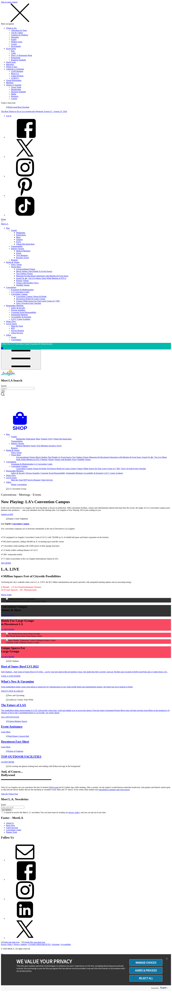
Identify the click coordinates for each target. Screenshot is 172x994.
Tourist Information (13, 80)
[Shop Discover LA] (21, 430)
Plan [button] (8, 434)
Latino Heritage (17, 76)
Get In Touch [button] (11, 478)
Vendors (19, 239)
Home (3, 219)
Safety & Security (18, 308)
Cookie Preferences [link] (39, 944)
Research (14, 96)
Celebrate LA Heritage (15, 69)
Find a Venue (16, 264)
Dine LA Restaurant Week (21, 55)
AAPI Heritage (17, 71)
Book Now (10, 825)
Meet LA (4, 224)
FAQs (18, 242)
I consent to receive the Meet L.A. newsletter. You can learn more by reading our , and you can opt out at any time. (55, 812)
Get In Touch (11, 324)
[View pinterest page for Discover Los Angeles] (25, 195)
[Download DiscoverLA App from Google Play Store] (33, 942)
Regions (14, 260)
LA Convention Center (20, 292)
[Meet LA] (8, 375)
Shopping (15, 37)
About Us (10, 823)
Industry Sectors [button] (17, 443)
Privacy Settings (20, 944)
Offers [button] (8, 482)
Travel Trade (16, 87)
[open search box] (86, 402)
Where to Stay (11, 67)
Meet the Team (17, 326)
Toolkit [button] (14, 437)
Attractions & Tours (19, 30)
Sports (18, 253)
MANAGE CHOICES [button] (146, 962)
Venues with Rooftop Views (27, 283)
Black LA (15, 73)
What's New (11, 321)
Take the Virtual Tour (9, 794)
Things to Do (11, 28)
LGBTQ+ (15, 78)
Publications (21, 235)
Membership (16, 89)
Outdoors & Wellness (19, 35)
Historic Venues (22, 280)
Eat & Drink (11, 48)
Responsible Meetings (15, 305)
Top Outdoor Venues (24, 274)
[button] (166, 959)
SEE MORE (6, 563)
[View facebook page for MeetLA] (25, 879)
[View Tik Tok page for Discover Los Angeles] (25, 215)
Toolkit (14, 230)
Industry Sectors (17, 249)
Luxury (14, 44)
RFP (13, 328)
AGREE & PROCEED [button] (146, 970)
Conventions (11, 287)
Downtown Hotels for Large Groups (30, 299)
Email (3, 805)
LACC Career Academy (20, 319)
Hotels (13, 337)
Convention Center (13, 830)
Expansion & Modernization (22, 290)
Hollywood (53, 787)
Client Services (17, 333)
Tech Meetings (22, 255)
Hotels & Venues (13, 262)
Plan (8, 228)
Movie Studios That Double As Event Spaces (34, 271)
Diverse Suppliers (18, 310)
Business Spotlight (18, 60)
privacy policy (74, 812)
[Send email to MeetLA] (25, 860)
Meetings (9, 83)
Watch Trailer (6, 595)
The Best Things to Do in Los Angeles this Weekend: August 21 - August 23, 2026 (34, 111)
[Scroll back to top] (2, 953)
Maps (18, 237)
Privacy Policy (7, 944)
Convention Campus (19, 294)
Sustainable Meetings (19, 315)
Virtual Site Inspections (25, 244)
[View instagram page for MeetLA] (25, 899)
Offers (8, 335)
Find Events (11, 62)
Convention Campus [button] (19, 466)
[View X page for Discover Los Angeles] (25, 157)
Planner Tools (11, 832)
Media (13, 94)
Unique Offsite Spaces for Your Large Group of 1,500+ (38, 301)
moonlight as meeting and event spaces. (114, 790)
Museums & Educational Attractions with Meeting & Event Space (42, 276)
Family (14, 39)
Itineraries (10, 64)
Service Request (17, 330)
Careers (14, 98)
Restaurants (15, 58)
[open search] (86, 402)
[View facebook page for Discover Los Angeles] (25, 137)
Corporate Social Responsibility (23, 312)
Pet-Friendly (16, 46)
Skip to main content (9, 2)
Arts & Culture (17, 33)
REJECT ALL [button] (146, 978)
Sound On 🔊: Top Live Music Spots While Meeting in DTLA (41, 278)
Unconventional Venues (25, 269)
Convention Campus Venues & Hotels (31, 296)
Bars (13, 51)
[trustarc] (163, 988)
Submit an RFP (7, 514)
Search (3, 386)
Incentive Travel (22, 258)
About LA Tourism (13, 85)
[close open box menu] (20, 21)
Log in (8, 116)
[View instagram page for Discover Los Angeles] (25, 176)
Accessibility (66, 944)
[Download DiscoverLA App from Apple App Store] (10, 942)
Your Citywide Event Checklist (28, 303)
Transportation (17, 246)
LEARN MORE (7, 615)
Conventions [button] (11, 462)
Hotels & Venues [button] (13, 450)
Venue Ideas (16, 267)
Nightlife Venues (22, 285)
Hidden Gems (16, 42)
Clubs (13, 53)
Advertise (56, 944)
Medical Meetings (23, 251)
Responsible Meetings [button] (15, 471)
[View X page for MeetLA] (25, 938)
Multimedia (20, 233)
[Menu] (21, 359)
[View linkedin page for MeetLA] (25, 918)
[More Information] (2, 348)
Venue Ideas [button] (16, 455)
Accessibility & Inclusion (21, 317)
